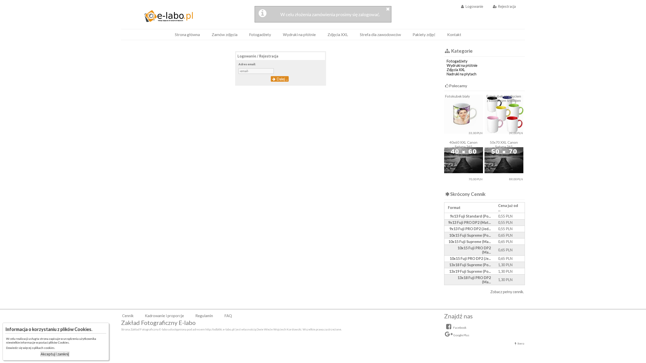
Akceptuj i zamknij (55, 354)
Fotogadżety (260, 34)
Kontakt (454, 34)
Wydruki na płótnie (299, 34)
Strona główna (187, 34)
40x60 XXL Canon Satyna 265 (463, 144)
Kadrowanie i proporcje (164, 315)
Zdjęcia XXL (338, 34)
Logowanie (474, 6)
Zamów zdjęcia (224, 34)
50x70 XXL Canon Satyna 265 (504, 144)
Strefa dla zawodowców (380, 34)
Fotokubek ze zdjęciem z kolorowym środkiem (504, 98)
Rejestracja (506, 6)
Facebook (459, 327)
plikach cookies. (44, 348)
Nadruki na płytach (461, 74)
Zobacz (496, 292)
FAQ (228, 315)
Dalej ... (282, 79)
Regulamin (204, 315)
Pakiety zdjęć (424, 34)
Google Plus (461, 335)
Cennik (127, 315)
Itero (521, 343)
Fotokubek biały (457, 96)
